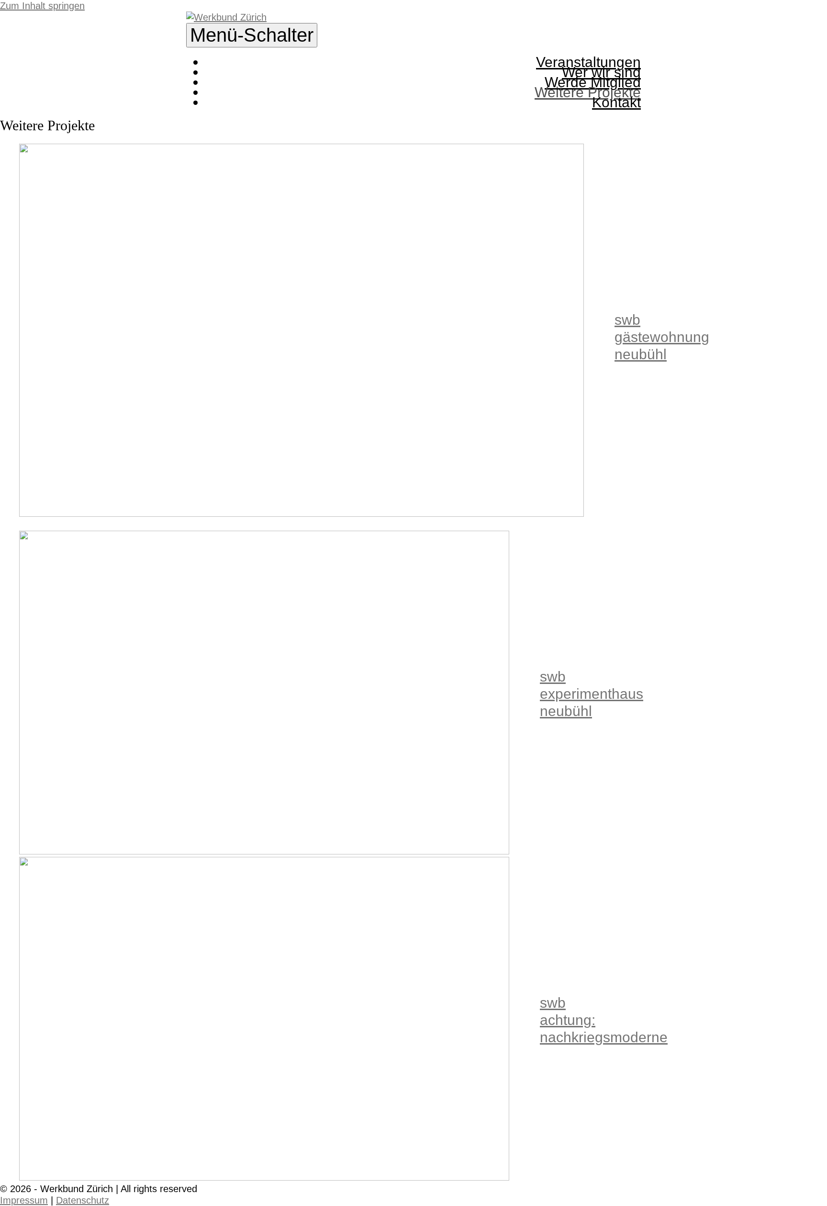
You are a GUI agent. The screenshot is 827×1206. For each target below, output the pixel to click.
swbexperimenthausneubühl (591, 694)
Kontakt (616, 102)
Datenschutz (82, 1200)
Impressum (24, 1200)
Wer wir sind (601, 72)
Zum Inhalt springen (42, 5)
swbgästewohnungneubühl (662, 337)
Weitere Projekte (588, 92)
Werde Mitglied (593, 82)
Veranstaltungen (588, 62)
